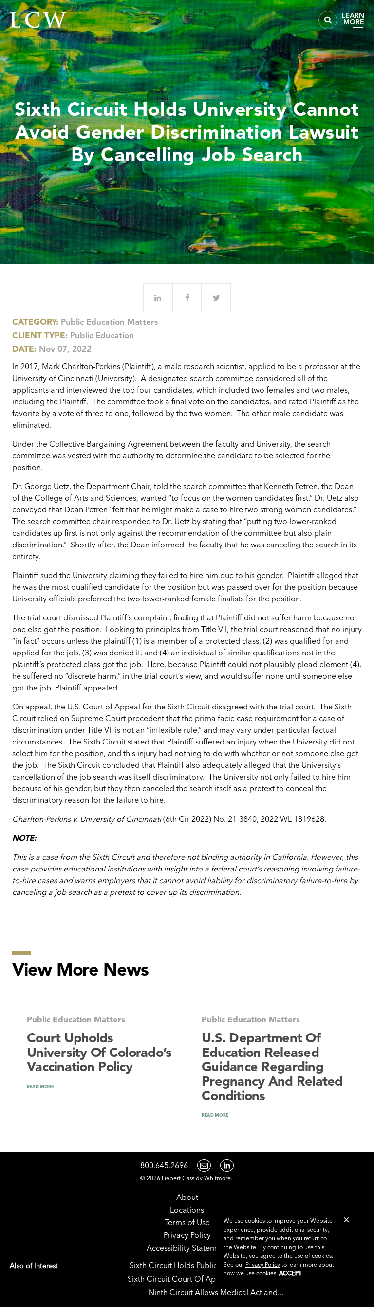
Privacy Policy (187, 1235)
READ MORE (40, 1086)
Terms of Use (187, 1222)
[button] (346, 1220)
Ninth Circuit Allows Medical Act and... (216, 1292)
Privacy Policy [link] (262, 1264)
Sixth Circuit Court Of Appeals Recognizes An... (211, 1279)
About (187, 1197)
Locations (187, 1210)
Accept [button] (290, 1273)
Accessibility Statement (187, 1248)
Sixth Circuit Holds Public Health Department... (211, 1265)
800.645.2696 (164, 1165)
